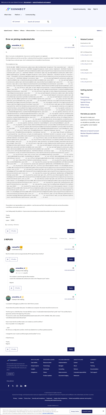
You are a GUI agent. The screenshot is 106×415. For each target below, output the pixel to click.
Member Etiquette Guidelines (90, 133)
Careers (76, 362)
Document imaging (63, 375)
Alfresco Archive (30, 30)
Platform (16, 30)
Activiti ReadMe (84, 70)
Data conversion (63, 372)
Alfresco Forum (85, 46)
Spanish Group (85, 102)
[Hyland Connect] (15, 9)
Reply (71, 231)
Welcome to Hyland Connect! (90, 131)
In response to (22, 273)
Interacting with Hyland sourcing (53, 400)
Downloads (46, 369)
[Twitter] (13, 386)
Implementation (63, 362)
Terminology (46, 366)
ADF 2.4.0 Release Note (86, 52)
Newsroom (76, 375)
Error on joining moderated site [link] (44, 30)
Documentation (94, 369)
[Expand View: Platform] (21, 15)
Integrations (34, 372)
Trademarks (49, 398)
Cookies (21, 398)
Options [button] (99, 30)
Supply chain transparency (60, 398)
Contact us (10, 374)
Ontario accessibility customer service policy (80, 398)
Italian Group (85, 105)
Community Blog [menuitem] (30, 15)
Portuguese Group (86, 100)
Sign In (95, 9)
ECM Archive (16, 224)
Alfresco (22, 30)
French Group (85, 97)
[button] (8, 231)
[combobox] (38, 22)
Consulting (61, 369)
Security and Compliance (38, 398)
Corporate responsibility (80, 372)
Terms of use (27, 398)
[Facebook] (8, 386)
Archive (12, 220)
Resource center (47, 362)
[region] (53, 411)
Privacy (15, 398)
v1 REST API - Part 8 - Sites (87, 61)
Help (89, 9)
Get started (27, 2)
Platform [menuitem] (17, 15)
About (75, 366)
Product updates (47, 375)
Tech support (93, 372)
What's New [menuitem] (7, 15)
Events (92, 362)
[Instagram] (17, 386)
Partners (76, 369)
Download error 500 (85, 43)
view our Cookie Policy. (48, 413)
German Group (85, 107)
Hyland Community (79, 9)
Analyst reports (35, 366)
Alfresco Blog (84, 55)
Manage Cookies (75, 411)
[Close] (103, 411)
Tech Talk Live (84, 79)
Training (92, 366)
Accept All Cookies (87, 411)
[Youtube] (25, 386)
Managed (61, 366)
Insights (33, 369)
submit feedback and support (42, 2)
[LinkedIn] (21, 386)
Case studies (34, 362)
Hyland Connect (8, 30)
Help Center (84, 136)
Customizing (10, 224)
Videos (45, 372)
